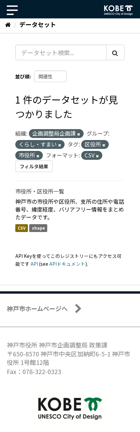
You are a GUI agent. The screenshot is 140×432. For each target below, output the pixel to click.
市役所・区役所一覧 (39, 191)
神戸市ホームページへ (37, 308)
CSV (21, 228)
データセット (37, 24)
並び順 (22, 76)
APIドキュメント (67, 263)
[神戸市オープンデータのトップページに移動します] (118, 10)
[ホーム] (8, 24)
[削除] (78, 134)
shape (38, 228)
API (34, 263)
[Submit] (115, 52)
